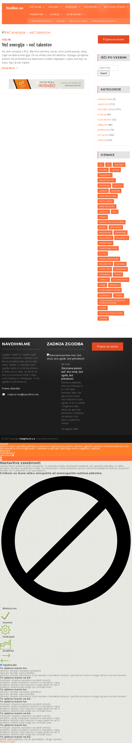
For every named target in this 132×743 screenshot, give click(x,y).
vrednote (114, 285)
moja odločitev (107, 206)
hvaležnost (105, 175)
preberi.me (103, 129)
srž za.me (103, 134)
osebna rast (105, 243)
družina (103, 170)
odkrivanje (120, 232)
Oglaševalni (10, 665)
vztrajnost (105, 295)
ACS (101, 164)
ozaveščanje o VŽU (108, 248)
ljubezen (115, 191)
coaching (119, 164)
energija (115, 170)
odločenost (105, 238)
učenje (102, 285)
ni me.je (102, 114)
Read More (8, 68)
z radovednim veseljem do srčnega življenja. (112, 301)
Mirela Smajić (105, 201)
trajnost (103, 279)
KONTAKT (61, 21)
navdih (102, 227)
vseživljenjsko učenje (109, 290)
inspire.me (103, 104)
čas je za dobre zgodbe (111, 313)
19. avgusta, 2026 (69, 429)
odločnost (121, 238)
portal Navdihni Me (108, 259)
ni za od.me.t (104, 119)
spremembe (104, 274)
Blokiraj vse (10, 608)
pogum (102, 253)
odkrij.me (103, 124)
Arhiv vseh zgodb (78, 21)
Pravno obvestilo (11, 388)
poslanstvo (105, 264)
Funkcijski (8, 637)
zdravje (118, 295)
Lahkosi (103, 191)
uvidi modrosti (120, 279)
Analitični (8, 651)
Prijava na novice (113, 39)
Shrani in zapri (7, 741)
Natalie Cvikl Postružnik (111, 222)
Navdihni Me (105, 232)
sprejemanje (120, 269)
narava (102, 217)
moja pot (103, 212)
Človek (102, 308)
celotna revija (105, 99)
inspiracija (104, 185)
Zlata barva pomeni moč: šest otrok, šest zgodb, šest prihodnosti (72, 373)
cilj (108, 164)
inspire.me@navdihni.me (23, 394)
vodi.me (6, 39)
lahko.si (118, 185)
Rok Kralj (120, 264)
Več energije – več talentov (27, 44)
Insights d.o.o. (106, 180)
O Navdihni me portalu (41, 21)
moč (115, 212)
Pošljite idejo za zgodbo (104, 21)
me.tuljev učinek (106, 109)
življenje (103, 318)
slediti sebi (104, 269)
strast (117, 274)
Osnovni (7, 622)
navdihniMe (116, 227)
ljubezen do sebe (107, 196)
